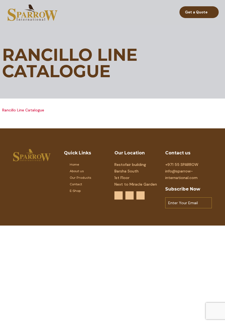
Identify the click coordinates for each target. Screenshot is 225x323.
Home (74, 164)
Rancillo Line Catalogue (23, 110)
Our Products (80, 178)
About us (77, 171)
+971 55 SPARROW (181, 164)
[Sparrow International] (32, 12)
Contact (76, 184)
